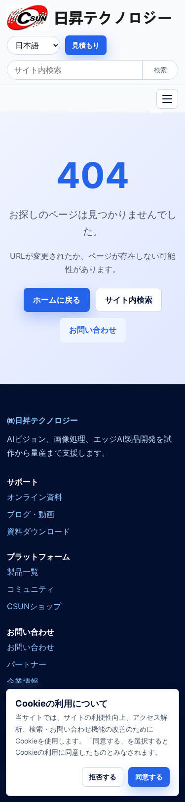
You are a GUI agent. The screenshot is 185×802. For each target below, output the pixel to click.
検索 (160, 70)
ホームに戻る (56, 300)
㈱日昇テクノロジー (42, 420)
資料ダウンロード (38, 531)
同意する (149, 776)
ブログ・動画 (30, 514)
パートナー (26, 664)
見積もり (86, 45)
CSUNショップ (34, 606)
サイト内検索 (128, 300)
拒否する (102, 776)
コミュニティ (30, 589)
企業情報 (22, 681)
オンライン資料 (34, 497)
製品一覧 (22, 572)
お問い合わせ (92, 330)
